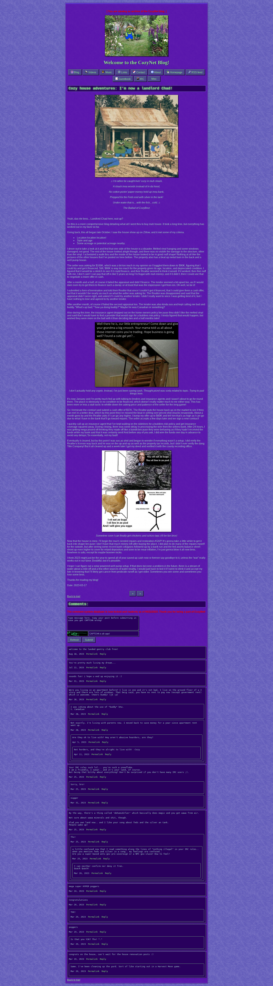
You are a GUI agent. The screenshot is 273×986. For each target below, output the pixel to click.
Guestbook (124, 79)
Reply (103, 654)
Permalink (92, 654)
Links (124, 72)
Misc (154, 78)
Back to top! (73, 596)
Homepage (175, 72)
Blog (76, 72)
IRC (141, 79)
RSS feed (196, 72)
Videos (92, 72)
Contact (140, 72)
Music (108, 72)
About (157, 72)
